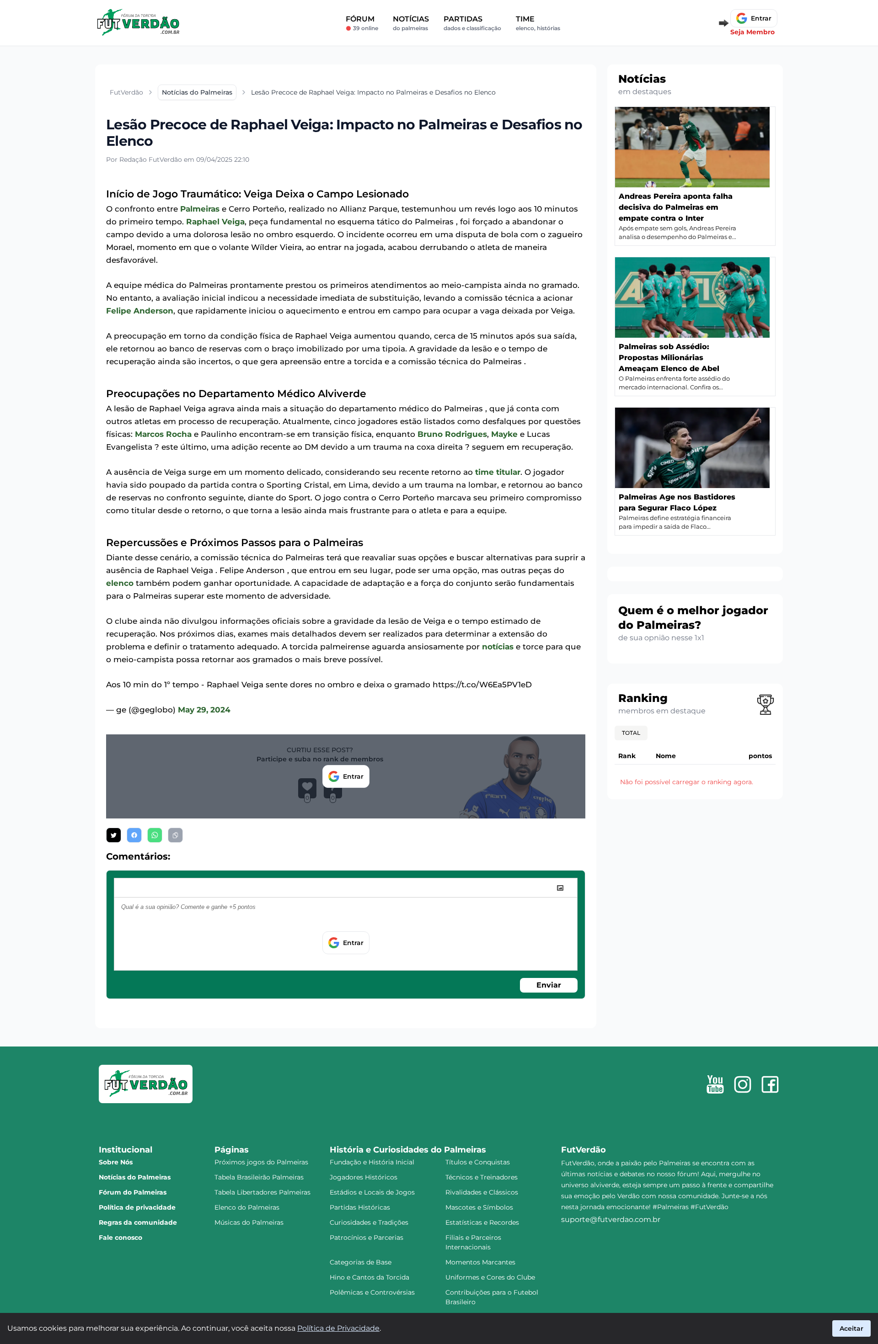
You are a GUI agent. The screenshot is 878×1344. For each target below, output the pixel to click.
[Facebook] (770, 1084)
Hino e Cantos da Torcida (369, 1277)
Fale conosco (120, 1237)
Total (631, 732)
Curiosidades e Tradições (369, 1222)
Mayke (504, 434)
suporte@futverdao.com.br (610, 1219)
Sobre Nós (116, 1162)
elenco (120, 583)
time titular (497, 472)
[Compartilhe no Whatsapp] (154, 835)
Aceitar (851, 1328)
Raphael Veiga (215, 221)
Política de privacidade (137, 1207)
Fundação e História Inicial (372, 1162)
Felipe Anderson (139, 310)
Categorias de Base (360, 1262)
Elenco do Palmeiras (246, 1207)
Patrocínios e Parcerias (366, 1237)
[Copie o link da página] (175, 835)
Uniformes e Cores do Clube (490, 1277)
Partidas (472, 23)
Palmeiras (200, 208)
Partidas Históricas (360, 1207)
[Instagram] (742, 1084)
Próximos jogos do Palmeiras (261, 1162)
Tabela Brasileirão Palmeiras (259, 1177)
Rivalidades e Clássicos (481, 1192)
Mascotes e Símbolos (479, 1207)
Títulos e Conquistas (477, 1162)
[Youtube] (715, 1084)
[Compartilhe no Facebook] (134, 835)
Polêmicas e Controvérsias (372, 1292)
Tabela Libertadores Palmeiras (262, 1192)
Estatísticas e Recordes (482, 1222)
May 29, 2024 (204, 709)
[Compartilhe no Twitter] (113, 835)
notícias (498, 646)
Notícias (411, 23)
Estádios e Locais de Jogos (372, 1192)
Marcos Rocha (163, 434)
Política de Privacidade (338, 1328)
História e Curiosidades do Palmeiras (408, 1150)
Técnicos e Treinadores (481, 1177)
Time (538, 23)
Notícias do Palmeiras (135, 1177)
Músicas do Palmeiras (249, 1222)
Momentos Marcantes (480, 1262)
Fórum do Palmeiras (132, 1192)
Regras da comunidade (138, 1222)
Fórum (362, 23)
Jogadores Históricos (363, 1177)
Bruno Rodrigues (452, 434)
